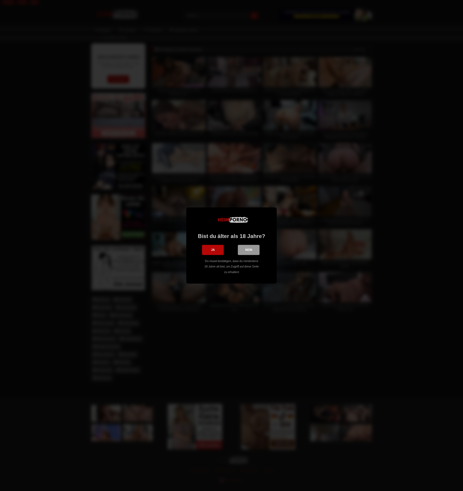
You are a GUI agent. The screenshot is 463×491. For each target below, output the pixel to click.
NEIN (248, 249)
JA (213, 249)
